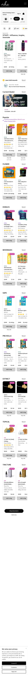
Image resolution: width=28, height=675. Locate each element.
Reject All (14, 671)
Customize (14, 667)
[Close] (26, 648)
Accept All (14, 663)
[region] (14, 660)
